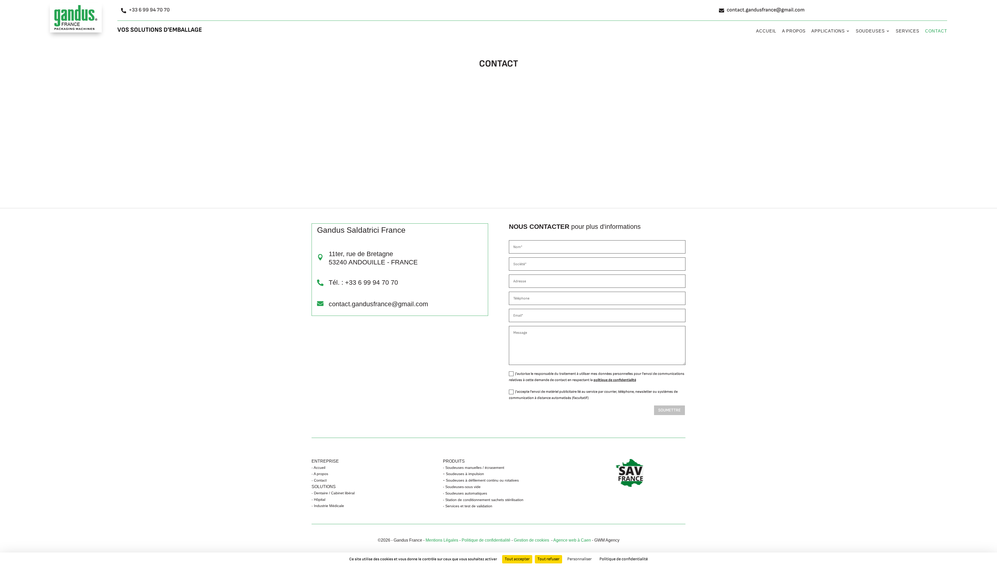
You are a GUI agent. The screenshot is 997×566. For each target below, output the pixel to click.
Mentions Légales (442, 540)
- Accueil (318, 467)
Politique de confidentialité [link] (623, 559)
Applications (828, 31)
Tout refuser (548, 559)
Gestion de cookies (532, 540)
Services (907, 31)
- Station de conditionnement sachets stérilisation (483, 500)
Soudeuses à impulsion (465, 474)
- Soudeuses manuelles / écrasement (473, 467)
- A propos (320, 474)
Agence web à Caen (572, 540)
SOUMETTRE (669, 410)
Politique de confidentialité (486, 540)
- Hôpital (318, 499)
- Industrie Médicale (328, 506)
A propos (794, 31)
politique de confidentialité (615, 380)
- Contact (319, 480)
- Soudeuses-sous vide (462, 487)
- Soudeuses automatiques (465, 493)
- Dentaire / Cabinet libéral (333, 493)
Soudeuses (870, 31)
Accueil (766, 31)
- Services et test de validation (467, 506)
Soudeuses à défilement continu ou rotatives (482, 480)
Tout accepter (517, 559)
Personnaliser (579, 559)
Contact (936, 31)
